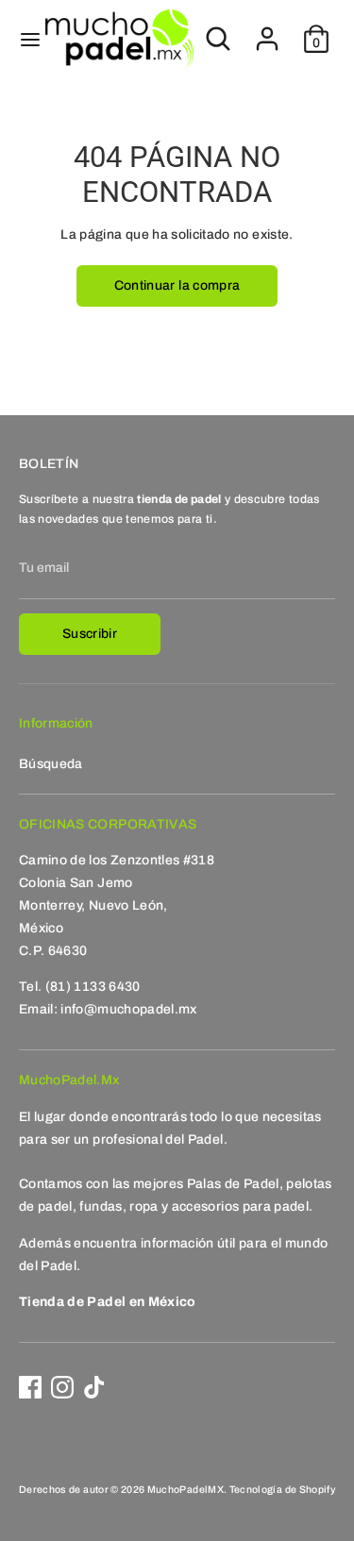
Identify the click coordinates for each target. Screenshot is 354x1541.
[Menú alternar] (23, 39)
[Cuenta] (267, 31)
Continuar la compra (177, 285)
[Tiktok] (94, 1387)
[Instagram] (62, 1387)
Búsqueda (51, 764)
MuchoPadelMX (185, 1489)
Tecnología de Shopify (282, 1489)
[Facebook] (30, 1387)
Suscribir (89, 634)
